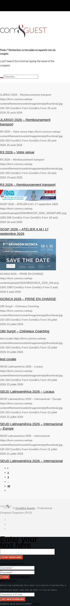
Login (4, 576)
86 (8, 486)
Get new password (12, 599)
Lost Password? (20, 576)
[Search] (1, 77)
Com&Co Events (25, 508)
